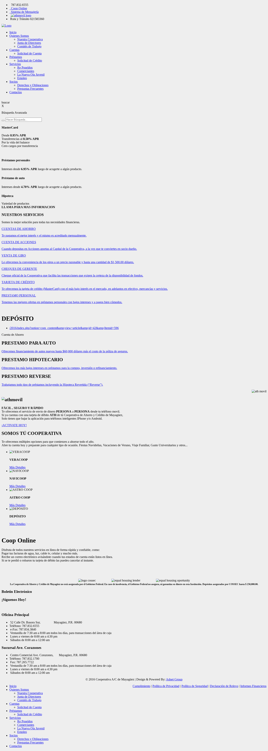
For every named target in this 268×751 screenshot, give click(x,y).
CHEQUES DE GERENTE (19, 268)
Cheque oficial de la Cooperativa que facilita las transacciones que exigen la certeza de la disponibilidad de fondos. (72, 275)
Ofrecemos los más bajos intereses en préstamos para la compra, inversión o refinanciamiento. (59, 368)
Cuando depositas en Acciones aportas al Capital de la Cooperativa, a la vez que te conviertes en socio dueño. (69, 248)
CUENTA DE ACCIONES (19, 242)
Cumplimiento (141, 686)
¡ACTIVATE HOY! (14, 425)
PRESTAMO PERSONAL (19, 295)
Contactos (15, 92)
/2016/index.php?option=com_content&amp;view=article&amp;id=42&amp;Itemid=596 (64, 328)
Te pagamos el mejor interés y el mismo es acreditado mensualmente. (44, 235)
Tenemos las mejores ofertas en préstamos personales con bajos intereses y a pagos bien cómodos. (62, 302)
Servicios (15, 64)
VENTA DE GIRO (14, 255)
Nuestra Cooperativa (30, 39)
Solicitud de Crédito (29, 60)
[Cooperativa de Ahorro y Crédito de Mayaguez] (134, 25)
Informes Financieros (253, 686)
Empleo (22, 78)
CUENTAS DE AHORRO (19, 228)
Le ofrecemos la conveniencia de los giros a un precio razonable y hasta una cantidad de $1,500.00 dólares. (68, 262)
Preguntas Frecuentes (30, 88)
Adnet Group (174, 679)
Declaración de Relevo (224, 686)
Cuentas (14, 50)
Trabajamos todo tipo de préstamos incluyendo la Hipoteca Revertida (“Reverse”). (52, 384)
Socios (13, 81)
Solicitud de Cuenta (29, 53)
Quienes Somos (19, 35)
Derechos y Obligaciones (32, 85)
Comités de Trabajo (29, 46)
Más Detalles (17, 467)
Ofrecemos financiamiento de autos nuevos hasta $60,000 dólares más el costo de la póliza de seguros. (65, 351)
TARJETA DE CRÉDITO (18, 282)
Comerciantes (25, 71)
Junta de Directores (29, 42)
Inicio (12, 32)
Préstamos (15, 57)
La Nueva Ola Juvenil (31, 74)
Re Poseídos (25, 67)
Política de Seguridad (194, 686)
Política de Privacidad (165, 686)
